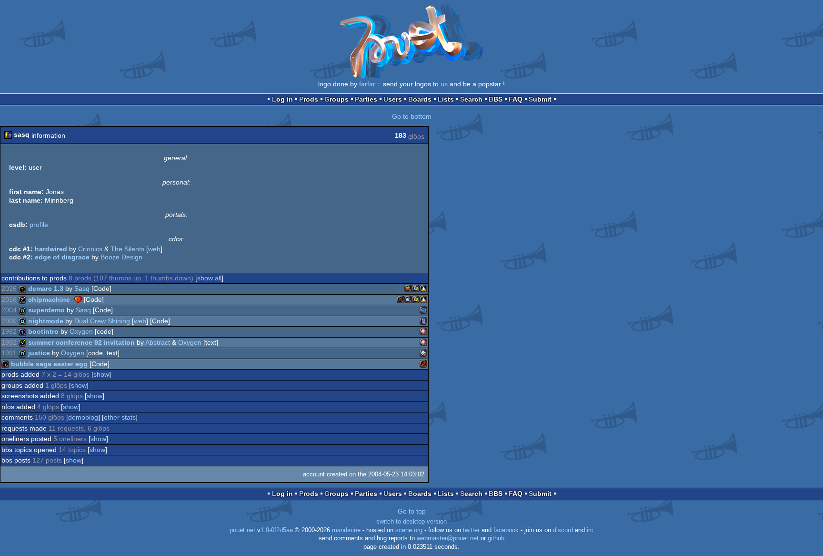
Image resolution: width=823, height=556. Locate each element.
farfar (367, 84)
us (444, 84)
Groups (336, 99)
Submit (540, 99)
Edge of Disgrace (62, 257)
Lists (446, 99)
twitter (471, 530)
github (496, 538)
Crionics (90, 249)
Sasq (82, 288)
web (154, 249)
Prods (308, 99)
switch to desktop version (411, 521)
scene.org (408, 530)
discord (563, 530)
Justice (39, 353)
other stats (120, 417)
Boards (420, 99)
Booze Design (121, 257)
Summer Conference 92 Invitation (81, 342)
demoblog (83, 417)
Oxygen (81, 331)
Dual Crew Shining (102, 321)
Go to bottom (412, 116)
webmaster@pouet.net (448, 538)
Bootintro (43, 331)
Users (392, 99)
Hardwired (51, 249)
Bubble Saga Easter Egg (49, 364)
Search (471, 99)
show (101, 374)
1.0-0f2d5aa (277, 530)
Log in (282, 99)
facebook (506, 530)
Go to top (412, 511)
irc (590, 530)
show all (209, 278)
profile (39, 224)
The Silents (127, 249)
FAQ (515, 99)
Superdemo (46, 310)
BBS (495, 99)
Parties (366, 99)
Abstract (157, 342)
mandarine (346, 530)
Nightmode (45, 321)
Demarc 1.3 (45, 288)
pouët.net (242, 530)
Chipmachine (49, 299)
